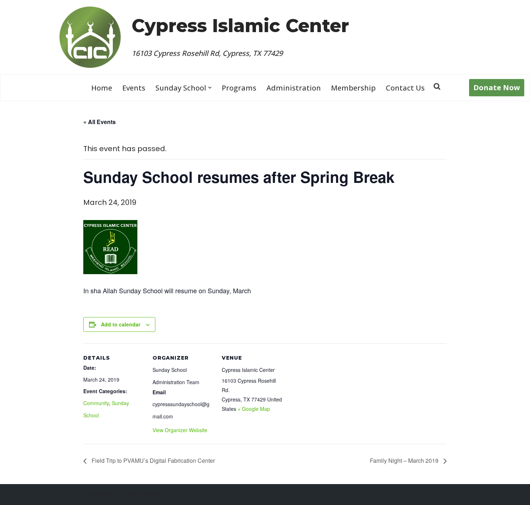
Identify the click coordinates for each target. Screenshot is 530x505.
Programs (239, 88)
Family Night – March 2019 (405, 460)
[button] (210, 87)
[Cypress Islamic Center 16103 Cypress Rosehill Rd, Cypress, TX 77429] (90, 37)
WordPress (144, 494)
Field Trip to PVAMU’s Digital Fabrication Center (152, 460)
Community (96, 403)
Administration (293, 88)
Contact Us (405, 88)
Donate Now (496, 87)
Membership (353, 88)
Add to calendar (120, 324)
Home (101, 88)
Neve (67, 494)
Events (133, 88)
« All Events (99, 122)
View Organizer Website (180, 430)
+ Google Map (254, 408)
